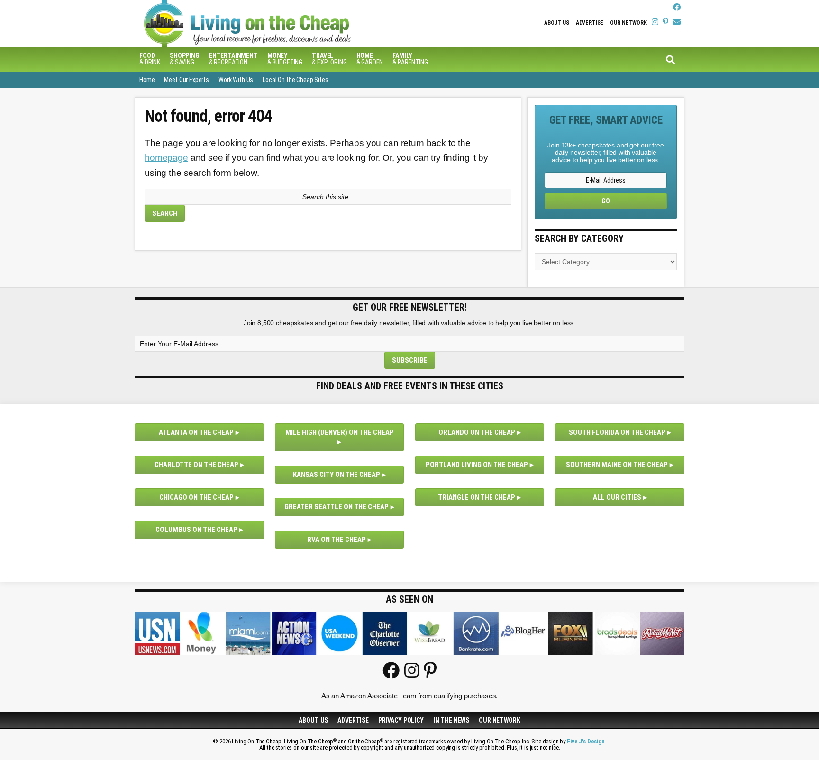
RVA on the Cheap (336, 539)
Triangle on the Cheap (476, 497)
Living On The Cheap (293, 23)
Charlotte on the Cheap (196, 464)
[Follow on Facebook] (677, 7)
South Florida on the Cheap (617, 432)
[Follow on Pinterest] (665, 22)
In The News (451, 720)
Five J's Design (586, 741)
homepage (166, 158)
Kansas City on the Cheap (336, 474)
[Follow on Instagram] (655, 22)
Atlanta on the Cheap (196, 432)
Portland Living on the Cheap (477, 464)
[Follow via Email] (677, 22)
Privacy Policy (401, 720)
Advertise (590, 22)
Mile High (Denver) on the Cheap (339, 432)
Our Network (628, 22)
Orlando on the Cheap (476, 432)
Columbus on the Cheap (196, 529)
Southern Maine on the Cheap (617, 464)
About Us (556, 22)
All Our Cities (617, 497)
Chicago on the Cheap (196, 497)
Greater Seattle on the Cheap (336, 507)
